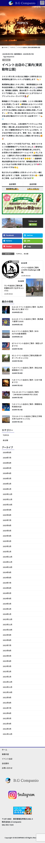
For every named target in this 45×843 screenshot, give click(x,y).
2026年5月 (7, 468)
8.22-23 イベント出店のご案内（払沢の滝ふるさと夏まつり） (27, 308)
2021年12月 (7, 734)
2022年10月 (7, 692)
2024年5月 (7, 593)
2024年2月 (7, 609)
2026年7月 (7, 457)
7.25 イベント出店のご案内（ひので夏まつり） (27, 381)
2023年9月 (7, 635)
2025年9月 (7, 510)
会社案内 (5, 763)
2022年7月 (7, 708)
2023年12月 (7, 619)
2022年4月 (7, 723)
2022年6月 (7, 713)
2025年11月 (7, 499)
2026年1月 (7, 489)
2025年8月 (7, 515)
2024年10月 (7, 567)
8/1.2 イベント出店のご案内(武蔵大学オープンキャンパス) (27, 356)
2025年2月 (7, 546)
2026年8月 (7, 452)
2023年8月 (7, 640)
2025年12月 (7, 494)
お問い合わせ (7, 768)
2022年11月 (7, 687)
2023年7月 (7, 645)
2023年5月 (7, 656)
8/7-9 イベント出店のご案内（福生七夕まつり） (27, 344)
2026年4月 (7, 473)
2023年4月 (7, 661)
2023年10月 (7, 629)
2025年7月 (7, 520)
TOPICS (6, 60)
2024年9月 (7, 572)
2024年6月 (7, 588)
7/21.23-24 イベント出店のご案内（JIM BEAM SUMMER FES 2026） (25, 393)
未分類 (26, 254)
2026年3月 (7, 478)
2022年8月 (7, 702)
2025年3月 (7, 541)
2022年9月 (7, 697)
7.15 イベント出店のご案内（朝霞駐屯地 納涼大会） (27, 405)
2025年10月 (7, 504)
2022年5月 (7, 718)
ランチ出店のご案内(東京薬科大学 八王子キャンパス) (14, 288)
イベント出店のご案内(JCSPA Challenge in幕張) (30, 270)
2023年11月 (7, 624)
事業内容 (5, 754)
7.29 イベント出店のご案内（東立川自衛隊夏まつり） (27, 368)
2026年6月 (7, 463)
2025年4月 (7, 536)
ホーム (4, 749)
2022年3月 (7, 729)
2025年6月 (7, 525)
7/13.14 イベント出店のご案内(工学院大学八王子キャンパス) (27, 417)
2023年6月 (7, 650)
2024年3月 (7, 603)
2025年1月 (7, 551)
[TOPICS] (10, 268)
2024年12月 (7, 556)
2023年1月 (7, 676)
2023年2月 (7, 671)
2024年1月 (7, 614)
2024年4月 (7, 598)
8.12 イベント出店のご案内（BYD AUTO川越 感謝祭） (25, 332)
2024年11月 (7, 562)
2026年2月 (7, 483)
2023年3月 (7, 666)
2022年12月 (7, 682)
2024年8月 (7, 577)
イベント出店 (7, 759)
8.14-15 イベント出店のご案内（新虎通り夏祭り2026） (27, 320)
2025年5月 (7, 530)
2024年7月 (7, 582)
